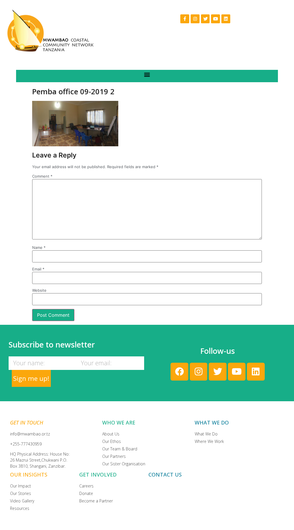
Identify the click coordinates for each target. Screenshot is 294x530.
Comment (42, 176)
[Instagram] (195, 18)
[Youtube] (215, 18)
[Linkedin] (225, 18)
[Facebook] (179, 371)
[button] (147, 74)
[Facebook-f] (184, 18)
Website (39, 290)
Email (38, 269)
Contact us (165, 474)
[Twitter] (205, 18)
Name (39, 247)
